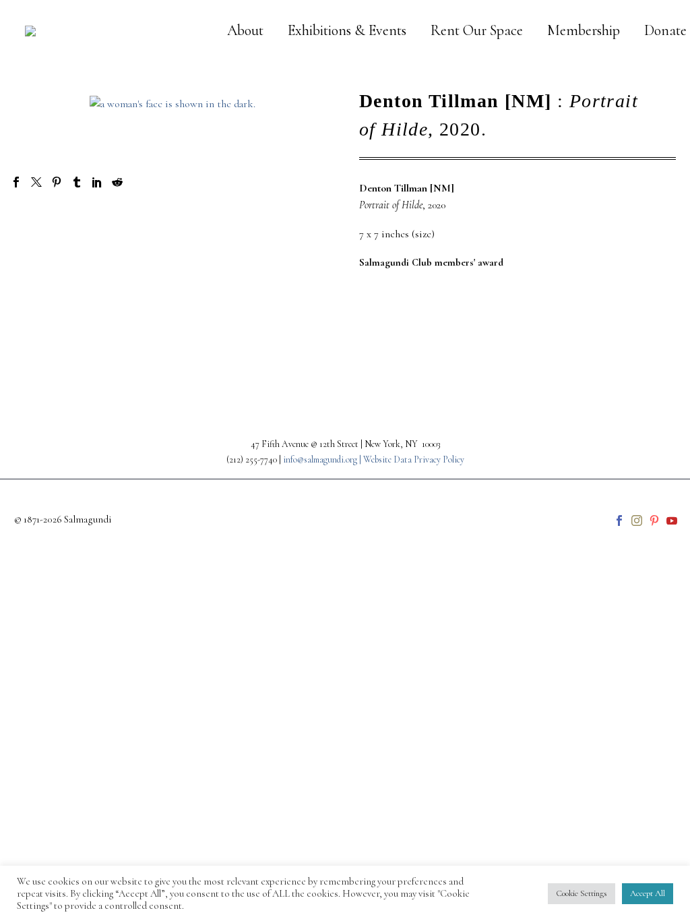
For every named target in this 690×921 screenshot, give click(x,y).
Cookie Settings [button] (581, 893)
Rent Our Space (477, 30)
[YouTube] (671, 520)
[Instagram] (636, 520)
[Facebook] (16, 182)
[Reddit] (117, 182)
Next (641, 332)
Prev (47, 332)
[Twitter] (36, 182)
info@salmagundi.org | (323, 459)
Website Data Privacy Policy (413, 459)
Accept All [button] (647, 893)
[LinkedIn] (97, 182)
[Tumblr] (76, 182)
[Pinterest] (56, 182)
